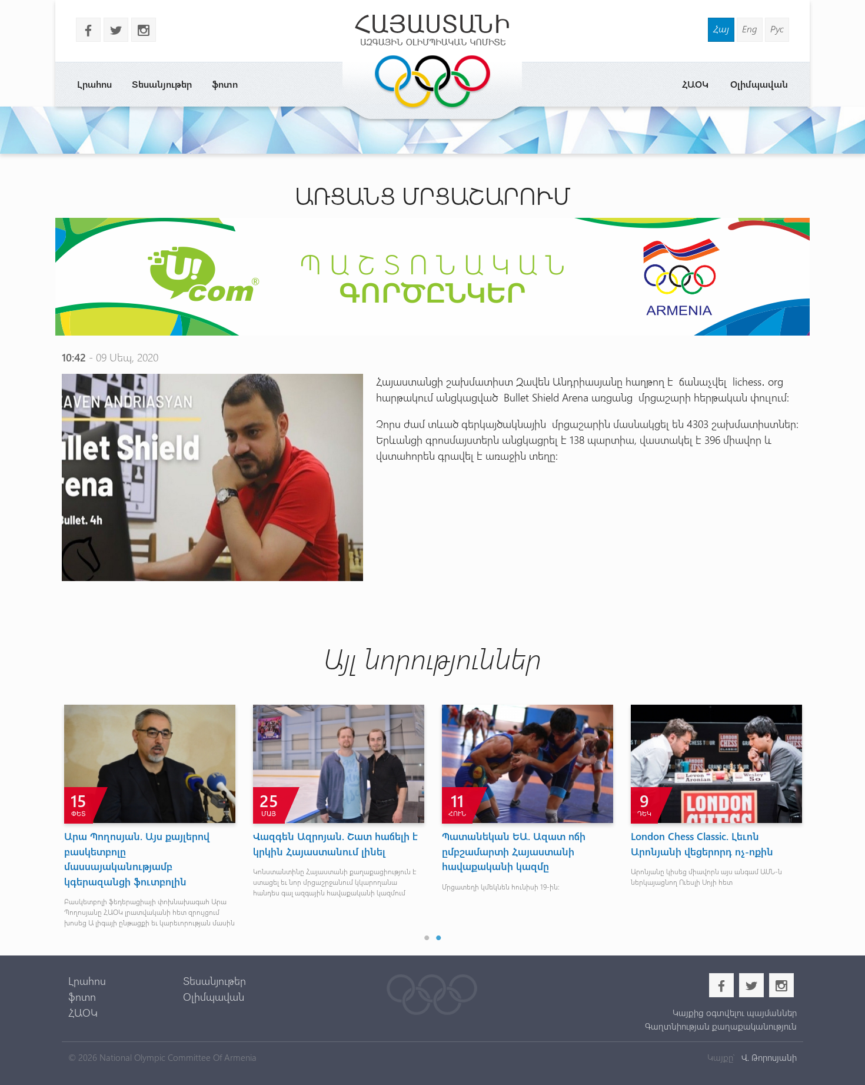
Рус (777, 28)
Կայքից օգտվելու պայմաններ (734, 1012)
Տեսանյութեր (162, 84)
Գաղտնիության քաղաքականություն (720, 1026)
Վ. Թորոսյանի (768, 1057)
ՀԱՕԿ (695, 84)
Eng (749, 28)
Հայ (721, 28)
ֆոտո (225, 84)
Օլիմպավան (759, 84)
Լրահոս (94, 84)
